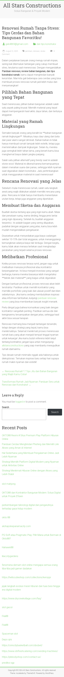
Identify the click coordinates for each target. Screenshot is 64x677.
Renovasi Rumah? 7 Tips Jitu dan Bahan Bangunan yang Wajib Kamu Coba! (29, 373)
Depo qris (7, 639)
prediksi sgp (8, 662)
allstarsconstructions (13, 345)
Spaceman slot (10, 633)
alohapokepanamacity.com (16, 526)
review (42, 51)
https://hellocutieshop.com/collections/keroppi (26, 577)
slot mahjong (8, 483)
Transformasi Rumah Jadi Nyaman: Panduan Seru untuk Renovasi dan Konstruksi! (31, 383)
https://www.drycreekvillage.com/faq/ (21, 598)
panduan (28, 51)
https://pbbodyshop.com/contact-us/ (21, 657)
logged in (20, 401)
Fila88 (5, 616)
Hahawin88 (7, 547)
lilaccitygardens (10, 556)
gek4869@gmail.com (17, 44)
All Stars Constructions (32, 5)
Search (5, 407)
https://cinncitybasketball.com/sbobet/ (22, 645)
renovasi (36, 51)
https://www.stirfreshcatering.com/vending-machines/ (30, 651)
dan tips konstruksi (46, 44)
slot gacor (7, 607)
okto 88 (6, 517)
